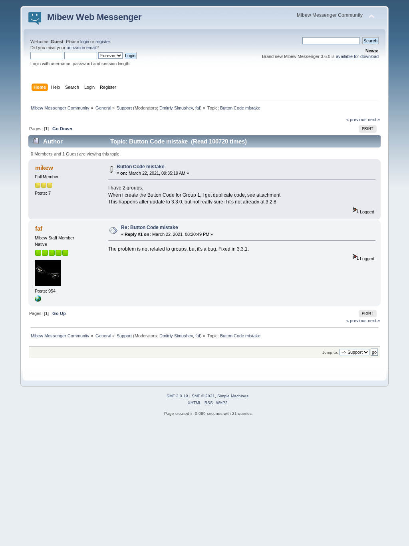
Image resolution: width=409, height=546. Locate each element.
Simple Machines (232, 396)
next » (374, 119)
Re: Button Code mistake (149, 227)
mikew (44, 167)
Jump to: (330, 352)
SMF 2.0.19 (177, 396)
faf (197, 108)
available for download (357, 56)
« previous (356, 119)
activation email (81, 47)
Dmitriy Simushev (176, 108)
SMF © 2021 (203, 396)
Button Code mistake (141, 166)
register (102, 41)
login (84, 41)
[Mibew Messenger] (38, 300)
